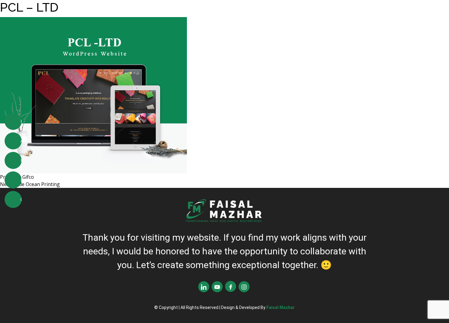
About (21, 141)
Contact (21, 199)
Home (21, 121)
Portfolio (21, 180)
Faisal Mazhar (280, 307)
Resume (21, 160)
